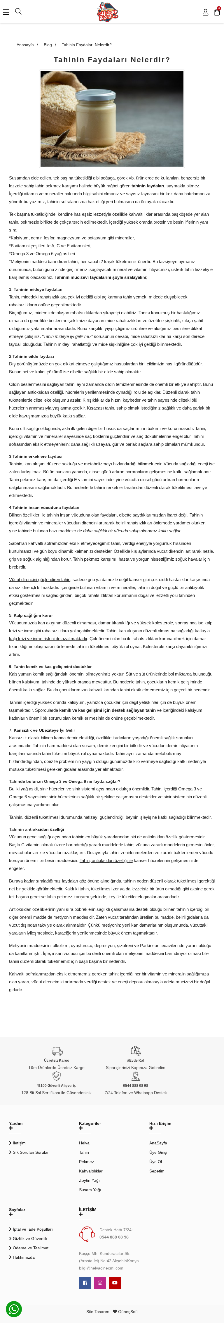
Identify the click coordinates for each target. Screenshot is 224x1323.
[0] (217, 13)
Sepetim (156, 1171)
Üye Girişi (158, 1152)
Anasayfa (25, 44)
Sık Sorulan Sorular (30, 1152)
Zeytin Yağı (89, 1180)
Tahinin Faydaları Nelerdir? (87, 44)
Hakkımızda (23, 1257)
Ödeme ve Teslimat (30, 1248)
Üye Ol (155, 1161)
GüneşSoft (127, 1311)
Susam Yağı (90, 1189)
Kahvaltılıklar (91, 1171)
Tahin (84, 1152)
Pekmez (86, 1161)
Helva (84, 1143)
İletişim (19, 1143)
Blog (48, 44)
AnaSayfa (158, 1143)
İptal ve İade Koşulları (32, 1229)
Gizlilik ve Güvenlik (29, 1238)
